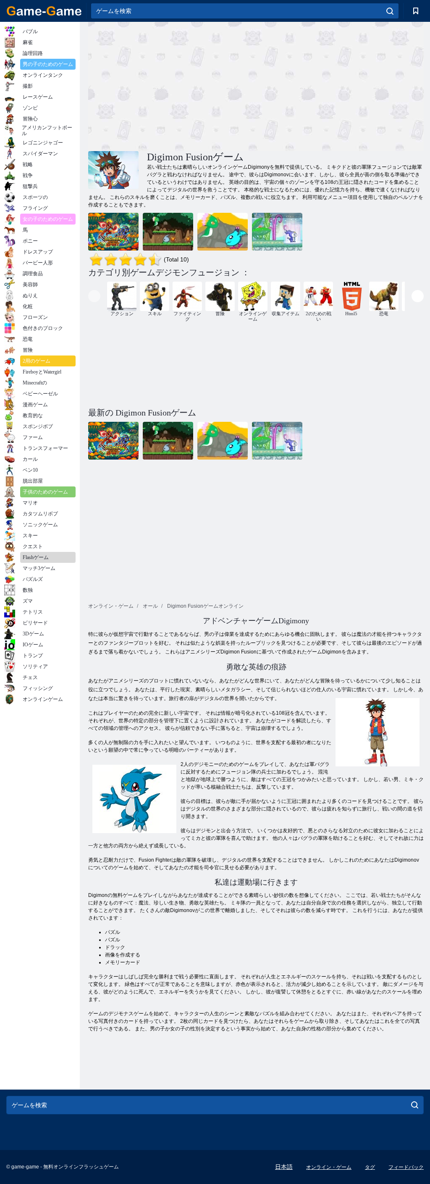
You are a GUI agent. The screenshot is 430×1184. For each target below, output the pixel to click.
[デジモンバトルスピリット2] (113, 232)
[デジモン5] (168, 232)
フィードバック (406, 1167)
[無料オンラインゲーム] (44, 11)
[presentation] (94, 296)
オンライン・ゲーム (328, 1167)
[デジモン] (277, 232)
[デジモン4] (222, 232)
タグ (370, 1167)
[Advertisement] (172, 85)
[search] (390, 11)
